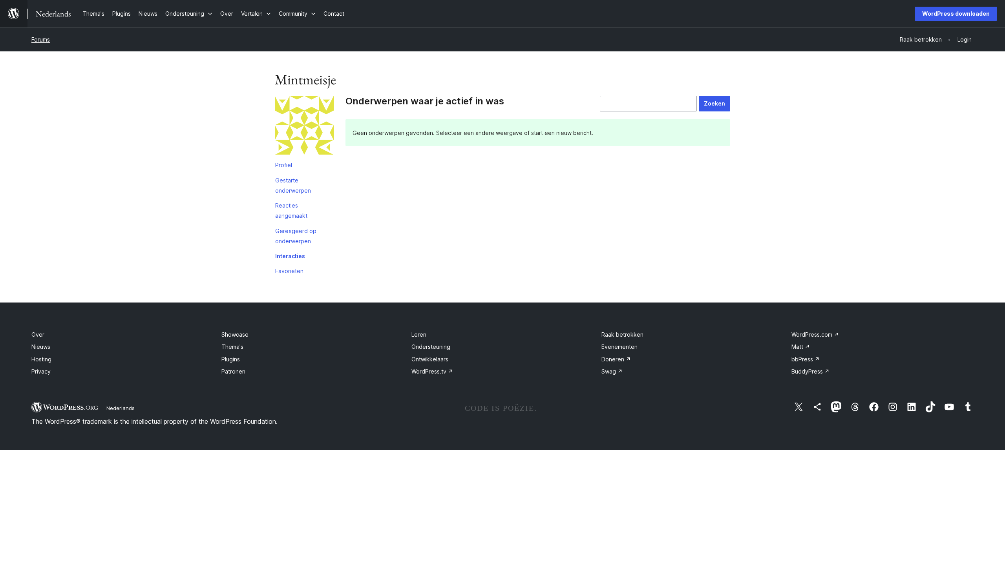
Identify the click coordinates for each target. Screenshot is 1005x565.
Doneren (616, 359)
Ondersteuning (430, 346)
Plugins (230, 359)
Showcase (235, 334)
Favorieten (289, 271)
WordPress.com (815, 334)
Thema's (232, 346)
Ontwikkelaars (429, 359)
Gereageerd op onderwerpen (295, 236)
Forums (40, 39)
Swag (612, 371)
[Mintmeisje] (304, 127)
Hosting (41, 359)
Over (37, 334)
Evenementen (619, 346)
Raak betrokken (622, 334)
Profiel (283, 165)
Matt (800, 346)
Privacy (41, 371)
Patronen (233, 371)
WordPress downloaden (956, 13)
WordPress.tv (432, 371)
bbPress (805, 359)
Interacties (290, 256)
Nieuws (40, 346)
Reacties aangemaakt (291, 210)
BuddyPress (810, 371)
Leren (418, 334)
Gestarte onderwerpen (293, 185)
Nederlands (120, 408)
